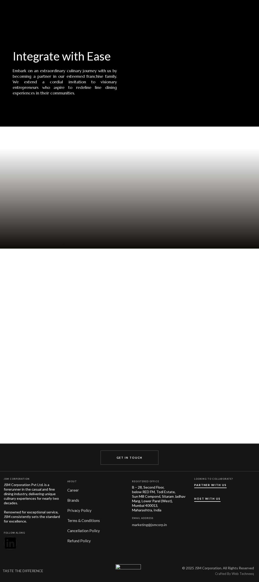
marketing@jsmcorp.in (149, 525)
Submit (192, 399)
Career (73, 490)
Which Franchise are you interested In (192, 372)
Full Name (169, 340)
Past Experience (164, 359)
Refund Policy (79, 540)
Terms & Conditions (83, 520)
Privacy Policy (79, 510)
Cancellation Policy (83, 530)
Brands (73, 500)
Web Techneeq (243, 574)
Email (221, 346)
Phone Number (163, 346)
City (221, 359)
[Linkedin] (10, 543)
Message (170, 392)
